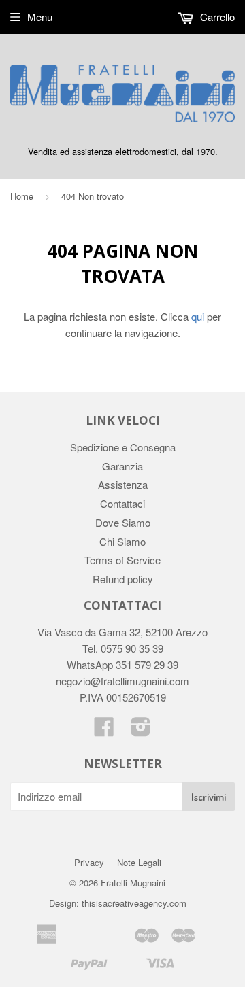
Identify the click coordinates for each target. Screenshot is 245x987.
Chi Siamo (122, 541)
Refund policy (123, 579)
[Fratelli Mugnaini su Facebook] (104, 730)
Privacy (89, 862)
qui (197, 316)
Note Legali (139, 862)
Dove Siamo (122, 522)
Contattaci (122, 503)
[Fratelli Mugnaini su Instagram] (141, 730)
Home (21, 196)
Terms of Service (122, 560)
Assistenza (123, 484)
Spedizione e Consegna (123, 447)
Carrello (216, 17)
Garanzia (122, 466)
